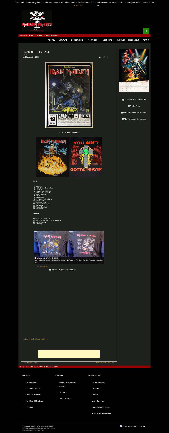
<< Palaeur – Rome (31, 363)
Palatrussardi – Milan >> (105, 363)
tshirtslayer (44, 266)
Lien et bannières (98, 401)
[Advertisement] (69, 354)
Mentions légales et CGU (101, 407)
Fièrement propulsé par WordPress (33, 430)
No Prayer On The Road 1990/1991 (35, 339)
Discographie (77, 40)
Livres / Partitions (65, 399)
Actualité (63, 40)
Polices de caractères (33, 395)
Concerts (39, 35)
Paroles (121, 40)
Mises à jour (133, 40)
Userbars (29, 407)
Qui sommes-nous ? (99, 382)
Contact (95, 395)
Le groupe (107, 40)
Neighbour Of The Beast (34, 401)
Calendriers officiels (33, 389)
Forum (146, 40)
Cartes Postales (31, 382)
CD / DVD (62, 392)
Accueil (31, 35)
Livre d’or (95, 389)
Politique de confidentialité (101, 413)
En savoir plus (78, 5)
